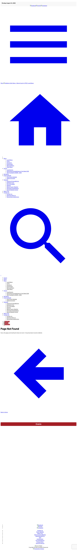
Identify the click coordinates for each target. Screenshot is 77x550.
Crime (8, 161)
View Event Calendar (12, 177)
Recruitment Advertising (13, 197)
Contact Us (6, 192)
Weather (9, 185)
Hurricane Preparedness (13, 188)
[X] (6, 323)
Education (9, 162)
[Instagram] (7, 324)
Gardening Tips (10, 182)
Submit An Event (11, 178)
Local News (10, 160)
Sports (5, 168)
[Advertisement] (38, 431)
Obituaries (6, 174)
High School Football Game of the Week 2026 (18, 171)
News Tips (6, 191)
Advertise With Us (11, 195)
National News (10, 165)
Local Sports (10, 170)
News (5, 158)
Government (10, 164)
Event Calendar (7, 175)
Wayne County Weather (12, 187)
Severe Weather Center (12, 189)
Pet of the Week (11, 184)
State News (10, 167)
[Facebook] (7, 321)
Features (6, 179)
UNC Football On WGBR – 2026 (14, 172)
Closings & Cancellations (13, 181)
